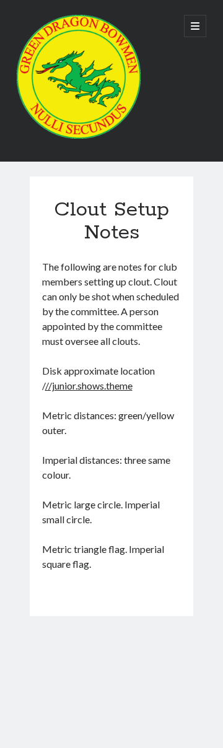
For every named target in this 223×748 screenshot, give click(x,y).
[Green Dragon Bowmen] (79, 135)
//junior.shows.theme (89, 385)
